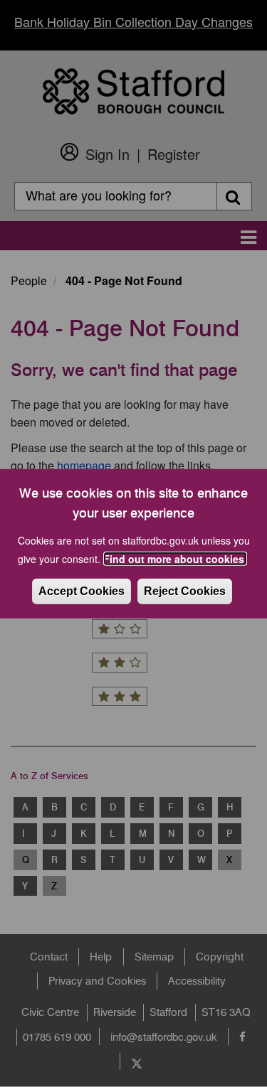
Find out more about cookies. (175, 559)
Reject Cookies (185, 591)
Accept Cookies (81, 591)
